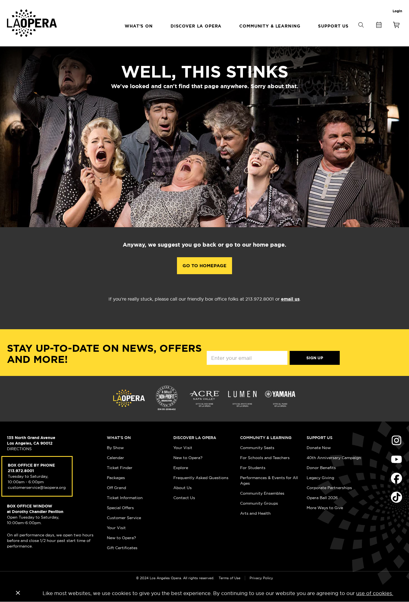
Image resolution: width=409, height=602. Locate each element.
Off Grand (116, 487)
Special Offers (120, 507)
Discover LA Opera (194, 437)
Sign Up (314, 357)
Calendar (115, 457)
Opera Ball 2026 (322, 497)
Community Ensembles (262, 493)
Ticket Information (125, 497)
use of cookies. (374, 593)
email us (290, 299)
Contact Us (184, 497)
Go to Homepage (204, 266)
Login (397, 11)
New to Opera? (121, 537)
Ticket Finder (119, 467)
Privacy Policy (261, 578)
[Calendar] (378, 26)
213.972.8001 (21, 470)
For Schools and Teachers (265, 457)
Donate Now (319, 447)
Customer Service (124, 517)
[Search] (360, 34)
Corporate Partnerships (329, 487)
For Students (252, 467)
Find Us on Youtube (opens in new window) (396, 459)
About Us (182, 487)
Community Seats (257, 447)
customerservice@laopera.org (37, 487)
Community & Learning (266, 437)
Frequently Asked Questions (200, 477)
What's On (119, 437)
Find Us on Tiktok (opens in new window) (396, 497)
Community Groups (259, 503)
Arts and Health (255, 513)
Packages (116, 477)
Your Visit (116, 527)
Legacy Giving (320, 477)
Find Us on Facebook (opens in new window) (396, 478)
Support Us (319, 437)
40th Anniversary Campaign (334, 457)
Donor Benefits (321, 467)
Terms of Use (229, 578)
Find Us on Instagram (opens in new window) (396, 440)
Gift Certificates (122, 547)
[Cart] (396, 26)
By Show (115, 447)
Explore (180, 467)
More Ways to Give (325, 507)
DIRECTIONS (19, 448)
